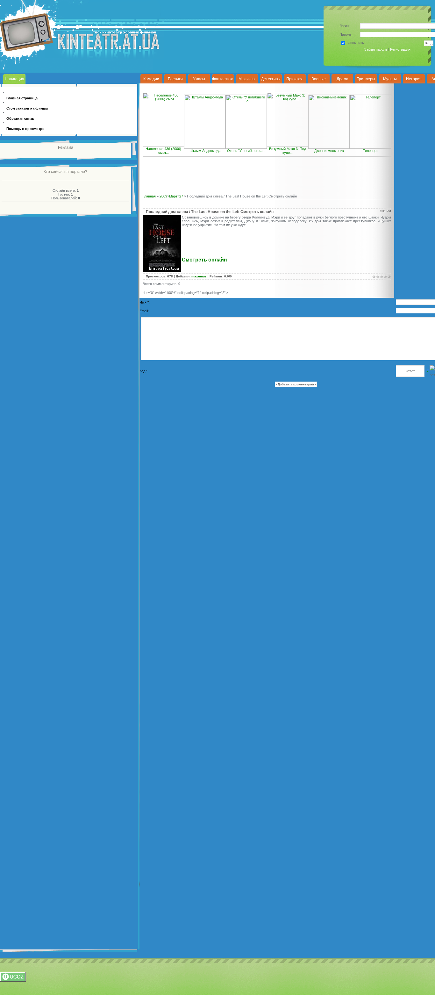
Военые (318, 79)
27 (181, 196)
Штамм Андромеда (204, 151)
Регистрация (400, 49)
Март (173, 196)
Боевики (175, 79)
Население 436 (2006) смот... (163, 150)
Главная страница (22, 98)
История (414, 79)
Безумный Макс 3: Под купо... (287, 150)
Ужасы (199, 79)
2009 (163, 196)
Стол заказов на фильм (27, 108)
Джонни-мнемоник (329, 151)
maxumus (199, 276)
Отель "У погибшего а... (246, 151)
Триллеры (366, 79)
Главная (149, 196)
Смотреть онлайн (204, 259)
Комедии (151, 79)
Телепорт (370, 151)
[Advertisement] (268, 179)
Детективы (271, 79)
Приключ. (294, 79)
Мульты (390, 79)
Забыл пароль (375, 49)
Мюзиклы (247, 79)
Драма (342, 79)
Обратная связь (20, 118)
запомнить (355, 43)
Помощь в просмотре (25, 129)
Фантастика (222, 79)
